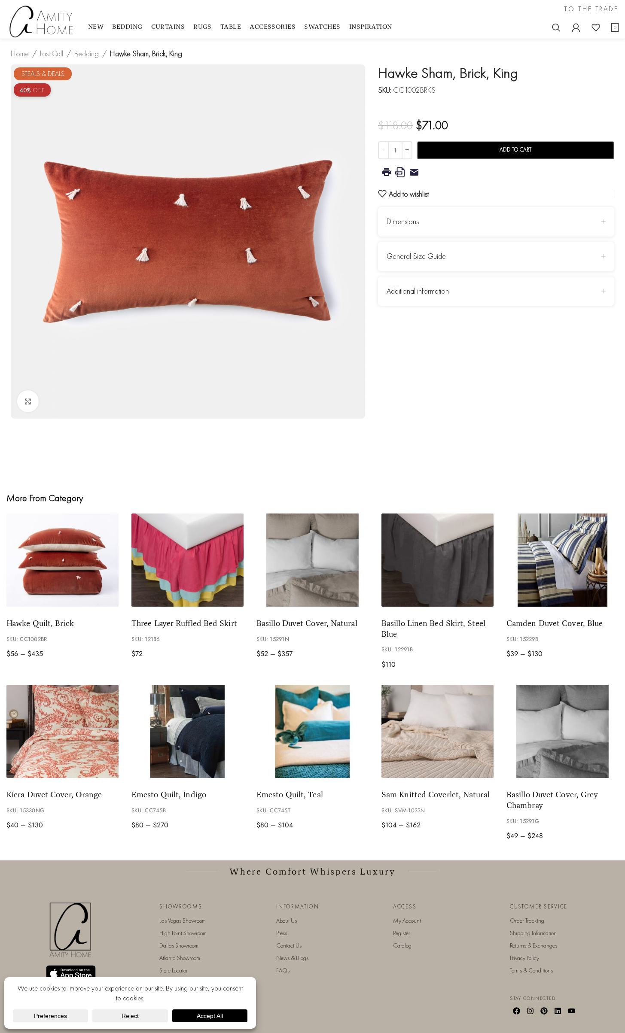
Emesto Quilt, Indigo (168, 794)
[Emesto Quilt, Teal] (312, 731)
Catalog (402, 945)
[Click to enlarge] (28, 401)
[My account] (576, 27)
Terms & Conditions (531, 970)
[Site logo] (42, 21)
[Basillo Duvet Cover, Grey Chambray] (562, 731)
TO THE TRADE (591, 9)
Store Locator (173, 970)
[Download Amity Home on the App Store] (71, 973)
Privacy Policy (524, 958)
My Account (407, 920)
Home (20, 53)
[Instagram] (530, 1011)
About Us (286, 920)
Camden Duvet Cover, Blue (554, 623)
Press (281, 933)
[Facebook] (517, 1011)
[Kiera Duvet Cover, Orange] (62, 731)
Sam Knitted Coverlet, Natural (435, 794)
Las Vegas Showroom (182, 920)
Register (401, 933)
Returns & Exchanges (533, 945)
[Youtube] (571, 1011)
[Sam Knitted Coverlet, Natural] (437, 731)
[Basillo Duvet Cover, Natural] (312, 560)
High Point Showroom (183, 933)
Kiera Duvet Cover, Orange (54, 794)
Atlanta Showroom (179, 958)
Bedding (86, 53)
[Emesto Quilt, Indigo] (187, 731)
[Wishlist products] (595, 27)
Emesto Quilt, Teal (289, 794)
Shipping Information (533, 933)
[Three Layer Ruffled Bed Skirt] (187, 560)
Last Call (51, 53)
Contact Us (289, 945)
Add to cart (515, 149)
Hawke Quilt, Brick (40, 623)
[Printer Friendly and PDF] (496, 172)
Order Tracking (527, 920)
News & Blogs (292, 958)
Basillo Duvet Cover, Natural (306, 623)
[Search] (556, 27)
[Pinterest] (544, 1011)
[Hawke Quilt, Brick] (62, 560)
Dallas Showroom (178, 945)
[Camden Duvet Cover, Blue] (562, 560)
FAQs (283, 970)
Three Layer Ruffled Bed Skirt (184, 623)
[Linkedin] (557, 1011)
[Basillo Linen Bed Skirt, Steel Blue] (437, 560)
